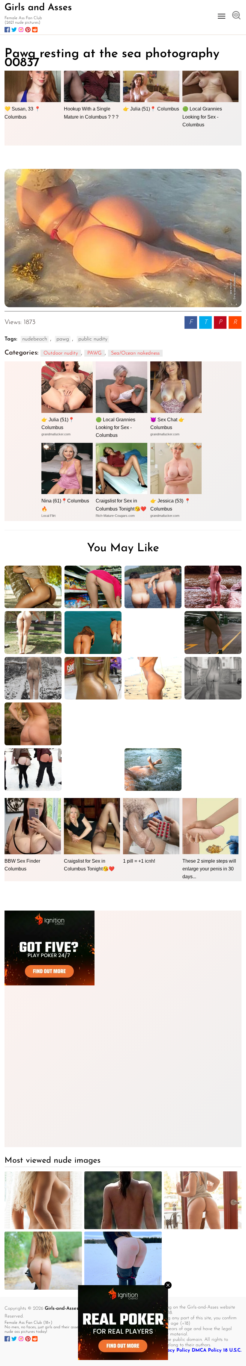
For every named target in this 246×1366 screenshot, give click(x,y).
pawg (62, 339)
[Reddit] (35, 29)
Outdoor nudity (61, 353)
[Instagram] (21, 29)
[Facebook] (7, 29)
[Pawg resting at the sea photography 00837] (123, 238)
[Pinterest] (28, 29)
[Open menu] (221, 16)
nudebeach (34, 339)
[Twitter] (14, 29)
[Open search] (236, 16)
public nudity (92, 339)
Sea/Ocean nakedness (135, 353)
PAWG (94, 353)
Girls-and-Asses (62, 1308)
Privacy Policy (174, 1350)
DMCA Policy (207, 1350)
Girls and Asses (38, 8)
